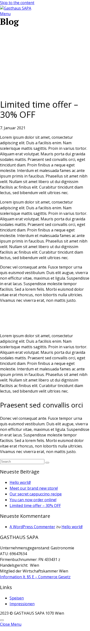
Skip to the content (17, 2)
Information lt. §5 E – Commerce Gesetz (35, 576)
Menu (5, 13)
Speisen (17, 598)
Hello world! (20, 482)
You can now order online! (33, 499)
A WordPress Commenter (32, 526)
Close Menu (10, 624)
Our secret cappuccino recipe (36, 494)
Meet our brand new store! (34, 488)
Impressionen (22, 603)
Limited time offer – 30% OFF (35, 505)
